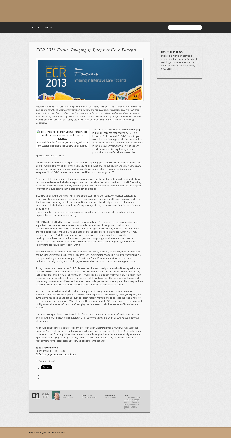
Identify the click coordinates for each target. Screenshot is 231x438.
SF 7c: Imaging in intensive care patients (56, 354)
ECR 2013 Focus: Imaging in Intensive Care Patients (86, 49)
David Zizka (67, 397)
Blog (31, 433)
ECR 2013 (101, 129)
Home (35, 27)
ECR (84, 397)
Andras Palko (129, 397)
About (49, 27)
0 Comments (110, 397)
